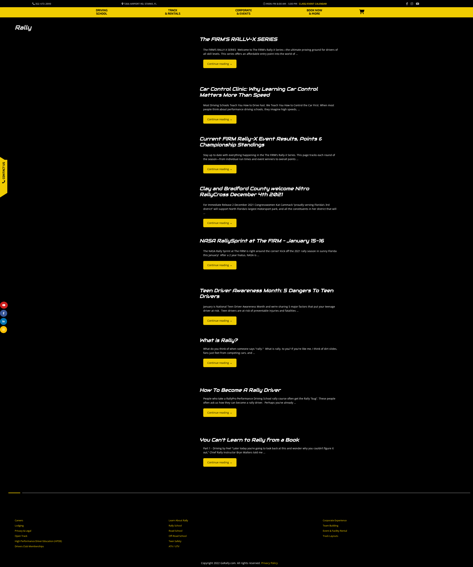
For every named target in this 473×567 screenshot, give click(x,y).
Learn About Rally (178, 520)
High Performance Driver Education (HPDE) (38, 541)
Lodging (19, 525)
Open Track (21, 536)
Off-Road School (178, 536)
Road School (175, 530)
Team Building (330, 525)
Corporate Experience (335, 520)
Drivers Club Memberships (29, 546)
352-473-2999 (43, 3)
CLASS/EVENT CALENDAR (313, 3)
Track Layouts (330, 536)
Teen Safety (175, 541)
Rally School (175, 525)
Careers (19, 520)
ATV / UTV (174, 546)
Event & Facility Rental (335, 530)
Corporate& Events (243, 11)
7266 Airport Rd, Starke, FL (140, 3)
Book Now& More (314, 11)
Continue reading (219, 64)
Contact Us (3, 171)
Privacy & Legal (23, 530)
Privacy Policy (269, 563)
